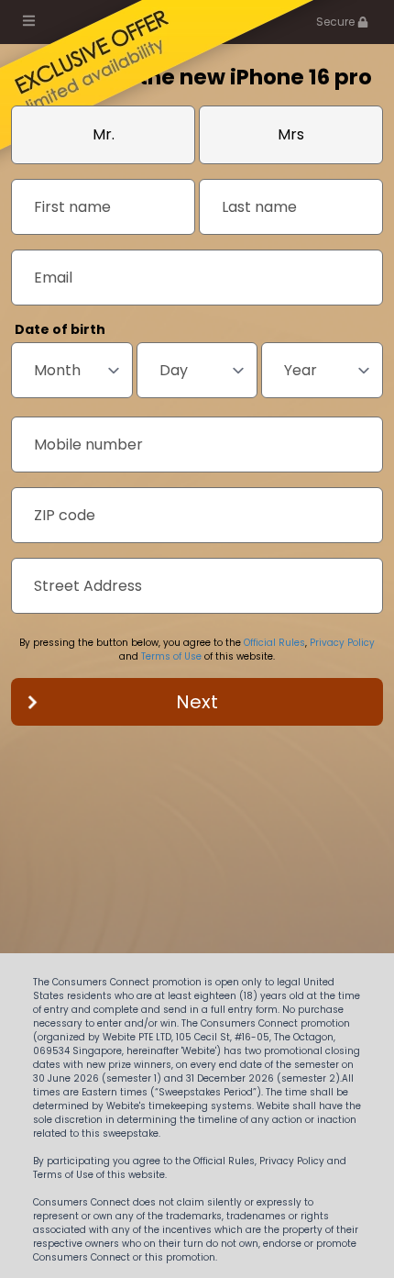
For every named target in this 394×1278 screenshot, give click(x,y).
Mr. (104, 134)
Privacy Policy (342, 643)
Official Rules (274, 643)
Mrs (291, 134)
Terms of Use (171, 656)
